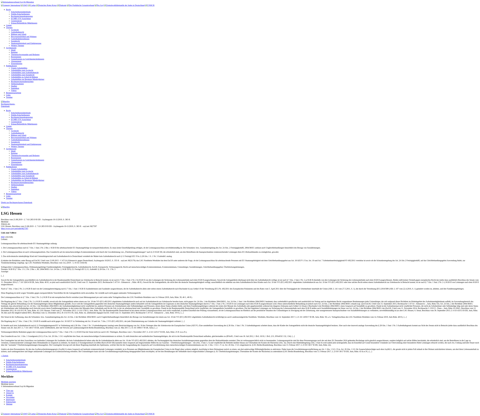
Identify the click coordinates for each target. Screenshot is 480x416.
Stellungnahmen (17, 84)
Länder (9, 25)
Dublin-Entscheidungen (20, 14)
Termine (9, 97)
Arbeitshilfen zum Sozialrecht (22, 75)
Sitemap (9, 404)
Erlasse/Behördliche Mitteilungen (24, 23)
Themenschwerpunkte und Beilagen (25, 54)
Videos (13, 90)
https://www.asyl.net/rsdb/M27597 (14, 228)
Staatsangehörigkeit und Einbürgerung (26, 43)
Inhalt (13, 50)
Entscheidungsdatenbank (21, 12)
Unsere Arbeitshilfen (19, 68)
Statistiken (15, 88)
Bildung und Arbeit (18, 34)
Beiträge (14, 52)
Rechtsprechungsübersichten (22, 81)
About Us (10, 393)
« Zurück (4, 356)
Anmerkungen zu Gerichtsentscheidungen (27, 59)
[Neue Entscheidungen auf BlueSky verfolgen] (240, 101)
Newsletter (10, 397)
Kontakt (9, 395)
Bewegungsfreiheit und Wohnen (23, 36)
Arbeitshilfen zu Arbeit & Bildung (24, 77)
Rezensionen (16, 57)
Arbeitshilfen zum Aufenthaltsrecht (24, 72)
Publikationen (11, 66)
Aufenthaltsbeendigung (20, 39)
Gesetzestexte (16, 21)
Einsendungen (16, 63)
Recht (8, 9)
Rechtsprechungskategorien (22, 16)
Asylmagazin (11, 48)
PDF (3, 237)
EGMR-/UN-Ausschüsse (21, 18)
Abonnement (16, 61)
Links (8, 95)
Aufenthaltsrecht (17, 32)
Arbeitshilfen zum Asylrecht (22, 70)
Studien (14, 86)
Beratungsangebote (13, 93)
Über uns (9, 391)
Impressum (10, 400)
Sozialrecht (15, 41)
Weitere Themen (17, 45)
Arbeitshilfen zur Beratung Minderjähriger (27, 79)
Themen (9, 27)
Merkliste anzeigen (8, 382)
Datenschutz (11, 402)
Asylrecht (15, 30)
